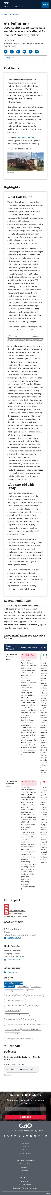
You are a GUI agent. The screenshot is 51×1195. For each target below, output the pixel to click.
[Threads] (31, 52)
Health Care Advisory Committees (25, 1188)
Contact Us (11, 972)
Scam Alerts (25, 1181)
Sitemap (25, 1170)
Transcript (7, 1075)
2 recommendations (25, 137)
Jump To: (10, 58)
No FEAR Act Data (25, 1184)
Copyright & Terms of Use (25, 1160)
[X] (13, 52)
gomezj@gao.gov (14, 938)
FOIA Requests (25, 1178)
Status (43, 647)
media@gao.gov (13, 959)
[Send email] (38, 52)
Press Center (25, 1143)
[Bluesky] (25, 52)
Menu (45, 4)
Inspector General (25, 1150)
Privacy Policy (25, 1164)
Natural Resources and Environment (13, 984)
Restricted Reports (25, 1153)
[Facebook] (6, 52)
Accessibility (25, 1167)
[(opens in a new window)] (4, 1135)
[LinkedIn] (19, 52)
